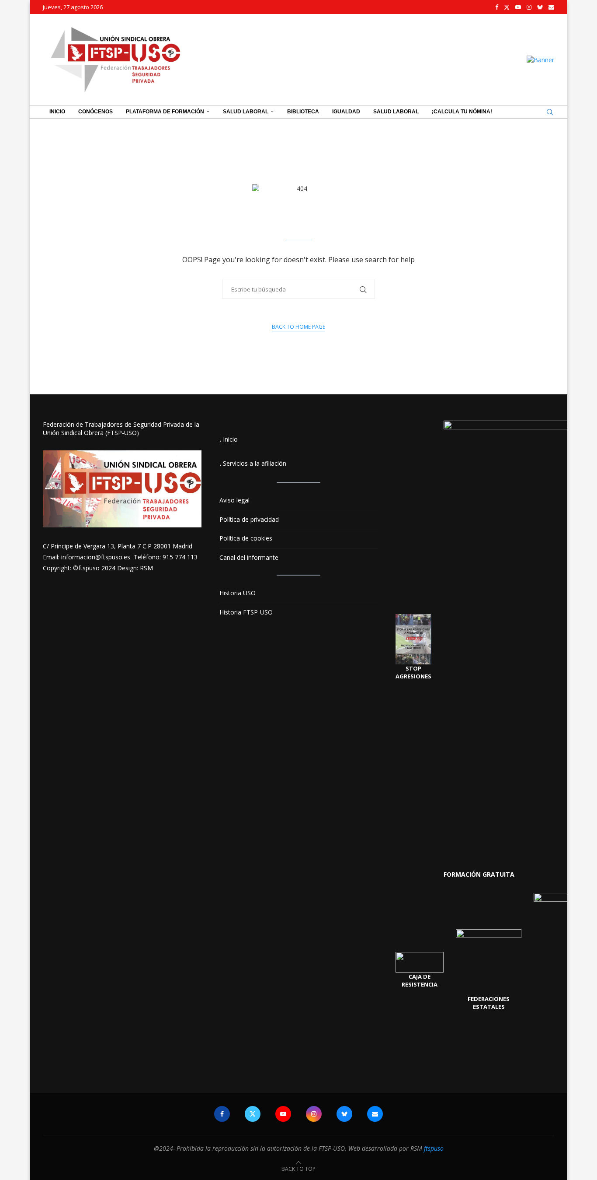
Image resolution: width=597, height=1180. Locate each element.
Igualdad (346, 112)
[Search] (549, 112)
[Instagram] (529, 7)
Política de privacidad (249, 519)
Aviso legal (234, 500)
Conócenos (95, 112)
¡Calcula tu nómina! (462, 112)
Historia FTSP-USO (246, 612)
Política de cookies (245, 538)
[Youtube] (518, 7)
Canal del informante (248, 557)
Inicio (57, 112)
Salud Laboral (245, 112)
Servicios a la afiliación (254, 463)
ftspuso (434, 1148)
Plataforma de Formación (165, 112)
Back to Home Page (298, 326)
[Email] (551, 7)
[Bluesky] (540, 7)
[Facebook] (496, 7)
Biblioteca (303, 112)
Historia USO (237, 593)
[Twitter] (507, 7)
